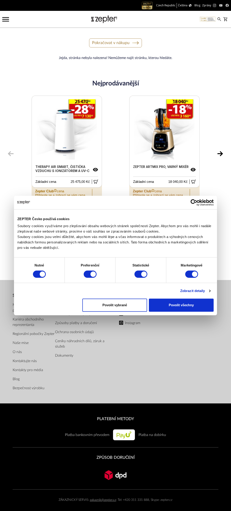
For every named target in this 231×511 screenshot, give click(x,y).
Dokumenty (64, 355)
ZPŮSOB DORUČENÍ (116, 457)
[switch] (90, 274)
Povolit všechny (181, 305)
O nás (17, 352)
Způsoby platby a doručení (76, 323)
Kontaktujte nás (25, 361)
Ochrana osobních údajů (74, 332)
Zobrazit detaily (192, 291)
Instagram (132, 323)
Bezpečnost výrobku (28, 388)
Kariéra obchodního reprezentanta (28, 322)
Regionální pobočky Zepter (34, 334)
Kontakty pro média (28, 370)
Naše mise (21, 343)
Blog (16, 379)
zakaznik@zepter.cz (103, 500)
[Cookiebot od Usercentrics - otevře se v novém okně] (194, 202)
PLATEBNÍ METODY (115, 419)
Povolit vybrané (114, 305)
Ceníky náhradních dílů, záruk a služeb (79, 343)
